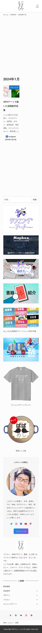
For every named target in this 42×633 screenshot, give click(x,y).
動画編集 (6, 586)
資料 (17, 622)
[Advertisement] (21, 44)
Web (5, 622)
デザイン (6, 595)
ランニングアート (10, 604)
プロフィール (21, 531)
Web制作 (6, 591)
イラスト (6, 599)
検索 (35, 199)
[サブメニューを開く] (37, 590)
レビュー (11, 622)
